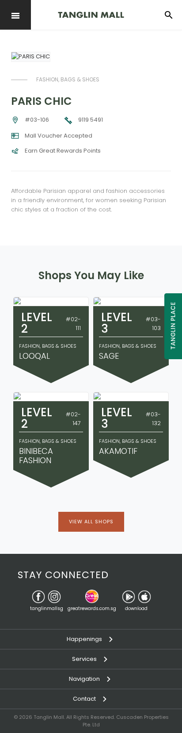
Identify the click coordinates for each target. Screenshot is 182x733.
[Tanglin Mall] (91, 15)
